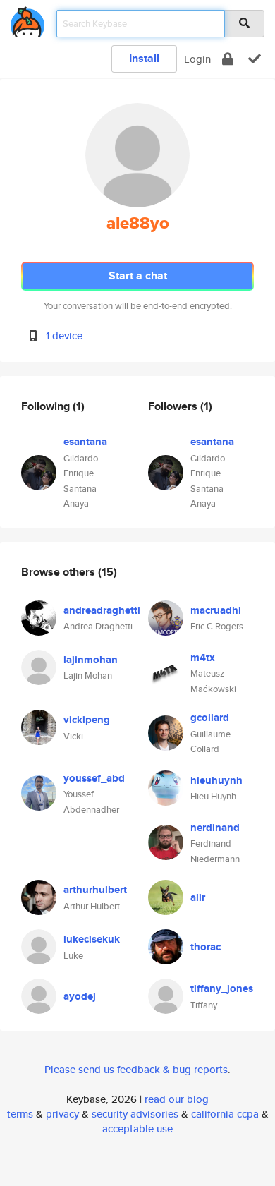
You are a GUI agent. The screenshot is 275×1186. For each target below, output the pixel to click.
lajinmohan (90, 659)
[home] (27, 19)
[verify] (254, 59)
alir (197, 897)
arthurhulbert (95, 889)
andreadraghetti (101, 610)
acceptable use (137, 1128)
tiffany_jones (221, 988)
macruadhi (215, 610)
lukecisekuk (91, 939)
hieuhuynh (216, 780)
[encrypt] (227, 59)
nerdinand (215, 827)
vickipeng (86, 719)
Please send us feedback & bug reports (136, 1069)
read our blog (177, 1098)
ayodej (79, 996)
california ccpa (225, 1113)
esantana (85, 441)
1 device (64, 335)
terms (20, 1113)
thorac (205, 947)
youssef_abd (94, 778)
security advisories (135, 1113)
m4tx (202, 657)
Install (144, 58)
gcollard (209, 717)
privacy (62, 1113)
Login (197, 59)
